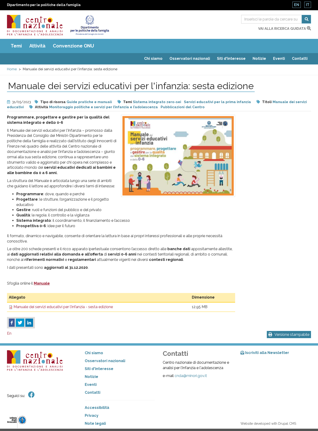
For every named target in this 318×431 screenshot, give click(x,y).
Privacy (91, 415)
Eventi (279, 58)
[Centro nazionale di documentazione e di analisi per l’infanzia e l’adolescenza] (35, 25)
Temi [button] (16, 46)
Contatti (300, 58)
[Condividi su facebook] (12, 323)
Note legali (95, 423)
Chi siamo (153, 58)
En (296, 5)
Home (12, 69)
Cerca (306, 19)
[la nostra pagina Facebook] (31, 395)
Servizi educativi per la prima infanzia (217, 102)
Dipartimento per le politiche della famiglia (44, 5)
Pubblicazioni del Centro (183, 107)
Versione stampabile (291, 334)
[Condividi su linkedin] (29, 323)
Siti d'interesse (231, 58)
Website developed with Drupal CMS (268, 423)
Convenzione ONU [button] (73, 46)
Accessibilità (97, 407)
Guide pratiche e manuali (89, 102)
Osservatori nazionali (189, 58)
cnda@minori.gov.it (191, 376)
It (307, 5)
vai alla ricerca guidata (282, 29)
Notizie (259, 58)
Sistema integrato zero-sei (157, 102)
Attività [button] (37, 46)
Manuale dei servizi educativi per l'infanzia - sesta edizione (63, 307)
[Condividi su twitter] (20, 323)
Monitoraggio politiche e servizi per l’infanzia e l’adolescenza (103, 107)
